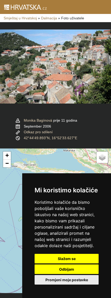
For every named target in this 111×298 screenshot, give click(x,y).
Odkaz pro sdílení (38, 132)
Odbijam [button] (66, 269)
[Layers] (102, 157)
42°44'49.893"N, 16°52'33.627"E (50, 138)
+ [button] (7, 155)
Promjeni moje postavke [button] (66, 280)
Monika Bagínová (38, 120)
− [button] (7, 163)
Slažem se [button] (67, 258)
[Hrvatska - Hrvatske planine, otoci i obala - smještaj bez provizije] (25, 7)
